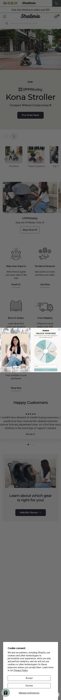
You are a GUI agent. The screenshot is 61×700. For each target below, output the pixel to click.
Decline (29, 685)
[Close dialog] (59, 329)
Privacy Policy (21, 670)
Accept (29, 678)
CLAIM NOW (46, 370)
